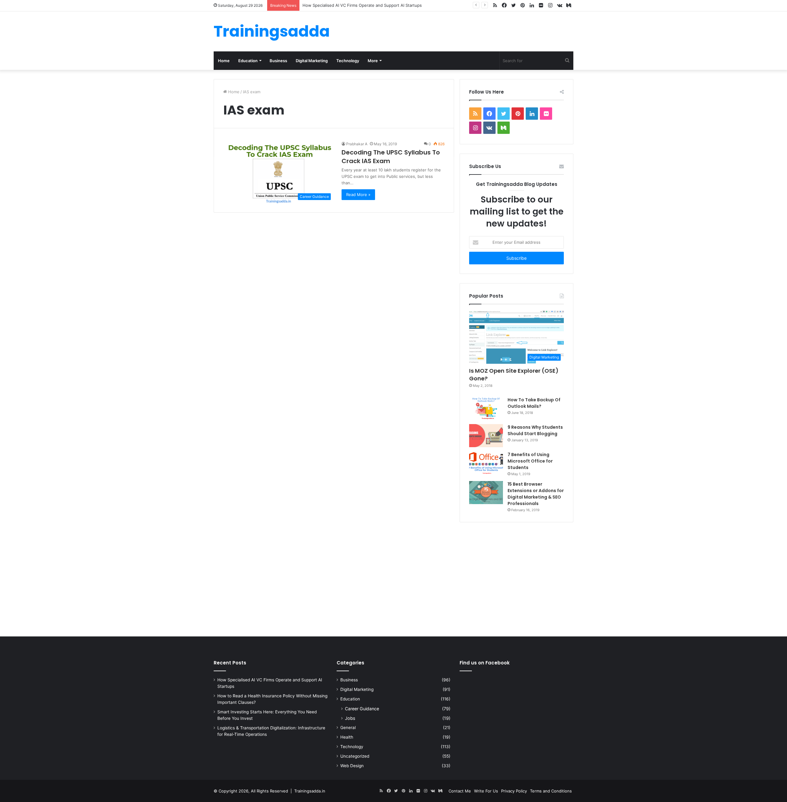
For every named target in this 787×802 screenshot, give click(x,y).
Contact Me (460, 790)
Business (278, 60)
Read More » (358, 194)
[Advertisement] (393, 578)
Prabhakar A (356, 144)
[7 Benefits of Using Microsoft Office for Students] (486, 463)
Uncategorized (354, 756)
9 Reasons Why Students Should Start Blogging (535, 430)
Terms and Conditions (551, 790)
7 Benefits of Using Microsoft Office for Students (530, 461)
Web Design (352, 765)
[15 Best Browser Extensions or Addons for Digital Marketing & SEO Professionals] (486, 492)
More (373, 60)
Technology (347, 60)
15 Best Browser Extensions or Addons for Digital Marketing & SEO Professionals (536, 494)
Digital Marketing (312, 60)
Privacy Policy (514, 790)
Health (346, 737)
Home (224, 60)
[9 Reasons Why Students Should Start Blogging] (486, 435)
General (348, 727)
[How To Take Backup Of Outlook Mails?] (486, 408)
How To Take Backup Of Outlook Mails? (534, 403)
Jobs (350, 718)
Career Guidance (362, 708)
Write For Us (486, 790)
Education (248, 60)
